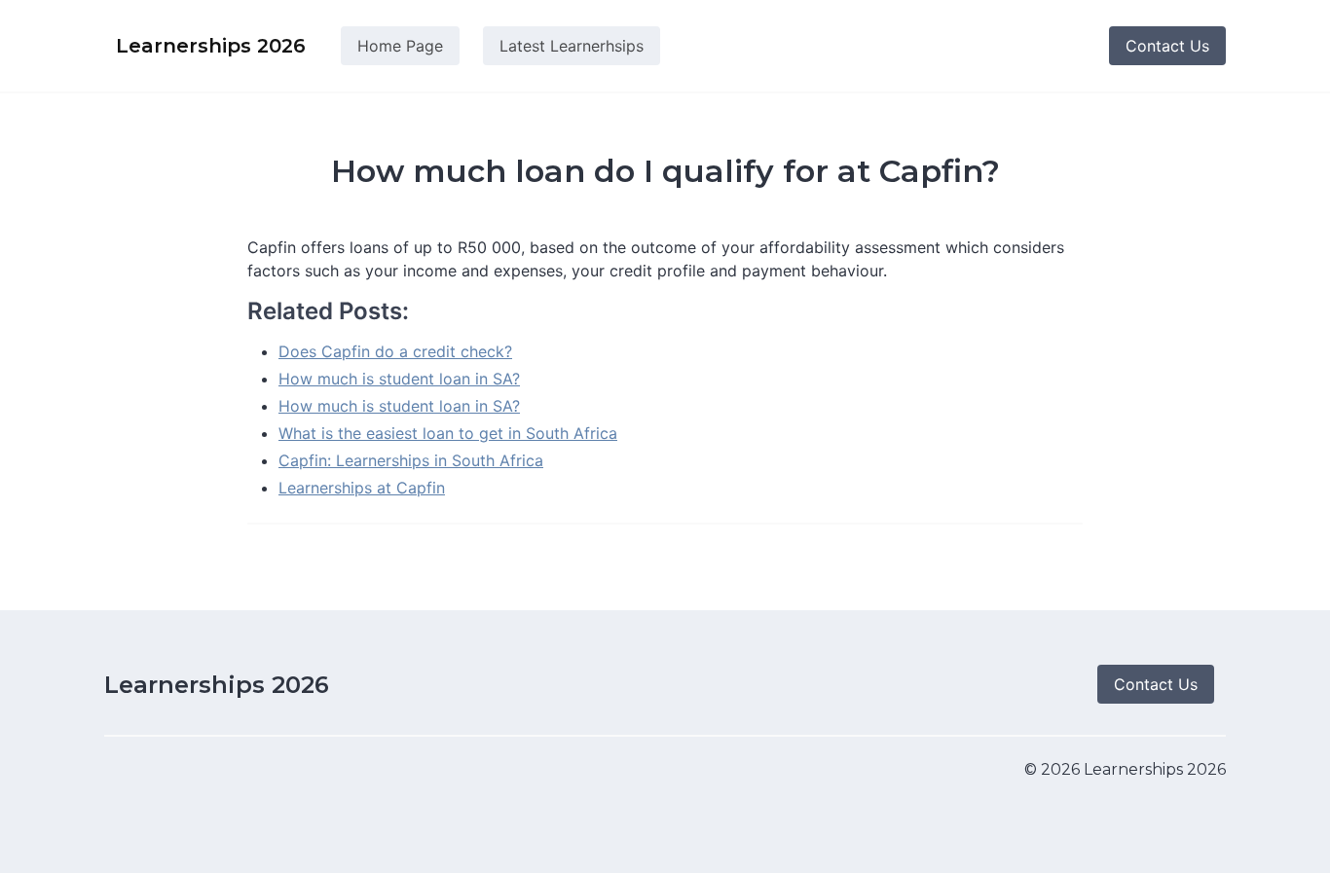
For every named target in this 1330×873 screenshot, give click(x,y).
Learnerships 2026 (216, 685)
